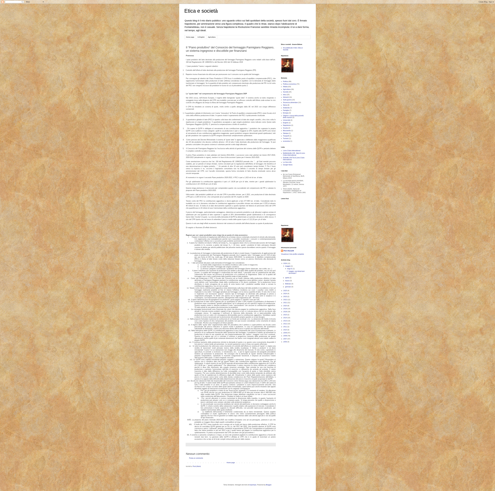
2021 (285, 303)
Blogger (268, 485)
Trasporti (286, 136)
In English (201, 37)
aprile (287, 278)
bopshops (252, 485)
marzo (287, 281)
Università (286, 120)
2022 (285, 300)
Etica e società (201, 11)
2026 (285, 263)
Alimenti (286, 97)
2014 (285, 318)
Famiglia (286, 110)
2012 (285, 324)
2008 (285, 336)
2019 (285, 309)
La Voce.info (287, 162)
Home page (190, 37)
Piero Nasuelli (289, 251)
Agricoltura (212, 37)
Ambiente (286, 108)
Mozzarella (287, 131)
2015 (285, 315)
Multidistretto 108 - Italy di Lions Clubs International (294, 154)
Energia (285, 113)
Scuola (285, 128)
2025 (285, 291)
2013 (285, 321)
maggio (288, 266)
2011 (285, 327)
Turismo (286, 138)
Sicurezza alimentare (290, 102)
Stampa (285, 133)
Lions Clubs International (291, 151)
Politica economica (289, 84)
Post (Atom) (197, 466)
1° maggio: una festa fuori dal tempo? (296, 272)
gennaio (288, 287)
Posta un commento (196, 458)
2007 (285, 339)
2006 (285, 342)
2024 (285, 293)
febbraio (288, 284)
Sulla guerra (287, 100)
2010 (285, 330)
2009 (285, 333)
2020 (285, 306)
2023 (285, 296)
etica (284, 95)
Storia (285, 105)
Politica (285, 81)
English (285, 123)
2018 (285, 312)
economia (286, 141)
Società (285, 92)
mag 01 (290, 269)
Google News (287, 165)
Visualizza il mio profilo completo (292, 254)
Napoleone (287, 125)
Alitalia (285, 87)
